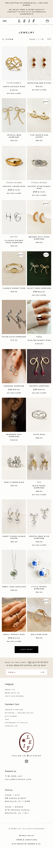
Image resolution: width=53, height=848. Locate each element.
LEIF (20, 829)
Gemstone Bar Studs (39, 83)
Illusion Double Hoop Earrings (14, 241)
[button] (4, 21)
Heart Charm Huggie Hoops (14, 537)
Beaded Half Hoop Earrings (39, 238)
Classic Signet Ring (14, 288)
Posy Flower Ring (14, 482)
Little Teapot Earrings (39, 588)
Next (49, 39)
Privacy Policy (26, 835)
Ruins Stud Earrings (14, 337)
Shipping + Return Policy (19, 713)
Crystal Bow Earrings (14, 136)
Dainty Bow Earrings (39, 288)
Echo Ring (39, 434)
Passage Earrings (14, 386)
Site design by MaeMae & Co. (26, 844)
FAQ (7, 719)
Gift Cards (11, 716)
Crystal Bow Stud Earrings (39, 537)
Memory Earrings (39, 386)
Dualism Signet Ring (39, 340)
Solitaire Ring (39, 634)
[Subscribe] (43, 672)
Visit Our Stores (14, 696)
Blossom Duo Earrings (14, 435)
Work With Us (12, 693)
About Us (10, 689)
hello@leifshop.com (18, 779)
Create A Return (14, 710)
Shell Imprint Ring (14, 634)
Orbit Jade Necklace (14, 587)
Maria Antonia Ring (14, 86)
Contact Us (11, 726)
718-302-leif (14, 776)
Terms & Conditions (26, 840)
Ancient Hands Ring (14, 186)
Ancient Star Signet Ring (39, 187)
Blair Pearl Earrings (39, 487)
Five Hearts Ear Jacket (39, 136)
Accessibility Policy (16, 722)
